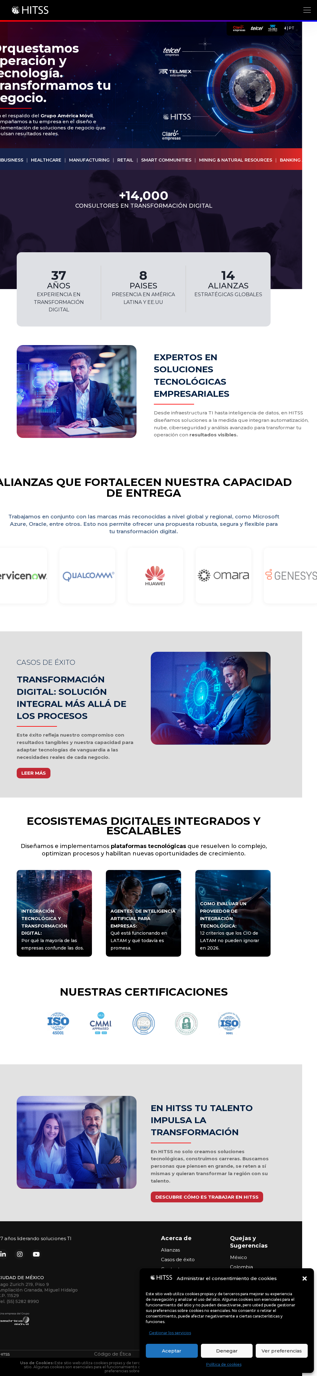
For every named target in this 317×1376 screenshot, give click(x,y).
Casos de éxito (178, 1259)
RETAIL (125, 160)
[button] (305, 1278)
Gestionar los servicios (170, 1333)
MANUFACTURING (89, 160)
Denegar (227, 1351)
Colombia (241, 1267)
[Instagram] (19, 1254)
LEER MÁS (33, 773)
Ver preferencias (282, 1351)
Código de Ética (112, 1354)
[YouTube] (36, 1254)
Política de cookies (223, 1364)
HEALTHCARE (46, 160)
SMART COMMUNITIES (166, 160)
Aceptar (171, 1351)
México (238, 1257)
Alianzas (170, 1250)
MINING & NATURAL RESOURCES (235, 160)
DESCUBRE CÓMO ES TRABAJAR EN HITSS (206, 1197)
